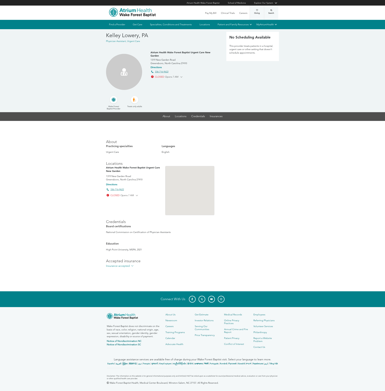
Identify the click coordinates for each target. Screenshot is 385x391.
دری (140, 363)
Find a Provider (117, 24)
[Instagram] (221, 299)
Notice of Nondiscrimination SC (124, 344)
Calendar (170, 338)
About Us (170, 314)
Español (110, 363)
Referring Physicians (264, 320)
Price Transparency (205, 335)
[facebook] (192, 299)
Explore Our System (263, 3)
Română (223, 363)
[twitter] (202, 299)
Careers (243, 13)
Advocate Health (174, 344)
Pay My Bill (210, 13)
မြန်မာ (125, 363)
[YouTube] (211, 299)
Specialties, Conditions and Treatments (171, 24)
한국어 (190, 363)
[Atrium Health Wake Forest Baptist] (132, 12)
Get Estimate (201, 314)
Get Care (137, 24)
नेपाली (206, 363)
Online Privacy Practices (231, 322)
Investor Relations (204, 320)
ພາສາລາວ (199, 363)
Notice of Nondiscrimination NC (124, 341)
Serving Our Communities (202, 328)
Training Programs (175, 332)
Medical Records (233, 314)
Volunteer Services (263, 326)
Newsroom (171, 320)
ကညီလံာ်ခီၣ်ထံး (179, 363)
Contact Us (259, 347)
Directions (156, 67)
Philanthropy (260, 332)
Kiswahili (241, 363)
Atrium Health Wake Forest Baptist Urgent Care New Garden (180, 54)
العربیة (118, 363)
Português (214, 363)
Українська (258, 363)
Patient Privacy (231, 338)
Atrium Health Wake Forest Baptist (203, 3)
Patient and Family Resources (233, 24)
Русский (232, 363)
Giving (257, 13)
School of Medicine (237, 3)
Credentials (198, 116)
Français (146, 363)
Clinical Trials (228, 13)
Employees (259, 314)
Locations (204, 24)
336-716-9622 (161, 71)
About (166, 116)
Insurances (216, 116)
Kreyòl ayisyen (165, 363)
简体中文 (133, 363)
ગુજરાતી (154, 363)
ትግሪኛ (248, 363)
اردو (266, 363)
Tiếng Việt (273, 363)
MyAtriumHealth (265, 24)
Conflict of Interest (234, 344)
